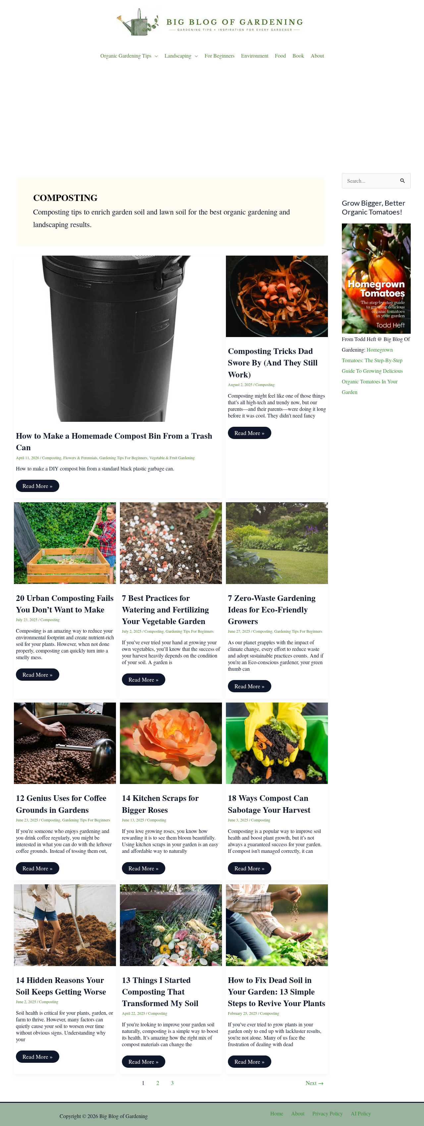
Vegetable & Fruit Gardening (172, 457)
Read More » (37, 487)
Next (315, 1083)
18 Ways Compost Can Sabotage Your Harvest (269, 803)
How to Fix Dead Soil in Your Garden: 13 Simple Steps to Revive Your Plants (276, 991)
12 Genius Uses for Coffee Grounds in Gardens (61, 803)
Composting (51, 457)
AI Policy (361, 1113)
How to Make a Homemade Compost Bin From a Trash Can (114, 441)
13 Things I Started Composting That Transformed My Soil (160, 991)
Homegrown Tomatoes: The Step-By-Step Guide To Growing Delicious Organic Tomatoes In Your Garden (372, 370)
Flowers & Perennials (80, 457)
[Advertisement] (212, 118)
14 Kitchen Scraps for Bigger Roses (160, 803)
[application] (154, 56)
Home (276, 1113)
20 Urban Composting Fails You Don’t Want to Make (65, 603)
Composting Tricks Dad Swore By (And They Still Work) (273, 362)
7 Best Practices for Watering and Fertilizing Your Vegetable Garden (165, 609)
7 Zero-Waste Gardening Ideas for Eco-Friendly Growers (272, 609)
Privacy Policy (327, 1113)
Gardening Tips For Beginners (123, 457)
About (297, 1113)
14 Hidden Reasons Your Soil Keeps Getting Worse (61, 986)
